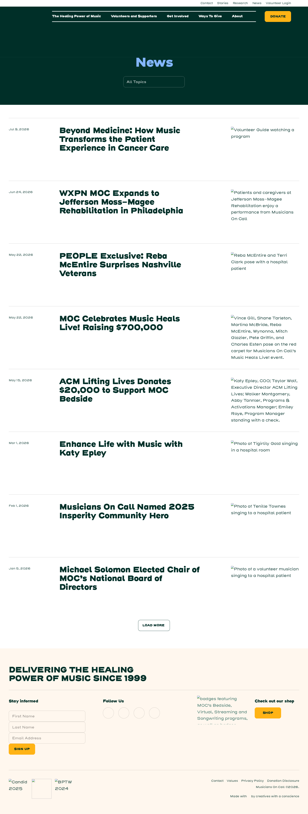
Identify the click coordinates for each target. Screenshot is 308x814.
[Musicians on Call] (32, 31)
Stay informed (23, 701)
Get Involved (177, 16)
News (256, 3)
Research (240, 3)
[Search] (254, 16)
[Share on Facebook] (108, 712)
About (237, 16)
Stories (222, 3)
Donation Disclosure (283, 780)
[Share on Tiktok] (154, 712)
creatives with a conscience (277, 796)
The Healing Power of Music (76, 16)
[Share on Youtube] (139, 712)
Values (232, 780)
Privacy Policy (252, 780)
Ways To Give (210, 16)
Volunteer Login (278, 3)
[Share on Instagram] (123, 712)
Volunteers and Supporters (134, 16)
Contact (207, 3)
